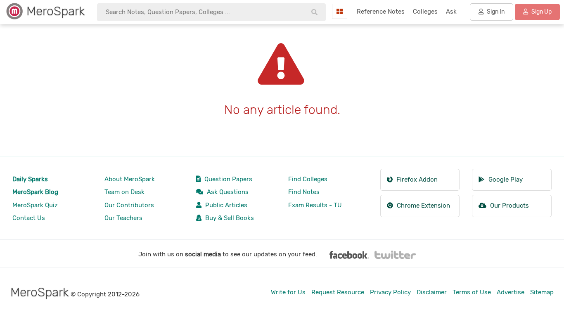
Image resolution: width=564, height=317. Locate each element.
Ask (451, 11)
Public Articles (225, 205)
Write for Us (288, 292)
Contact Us (28, 218)
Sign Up (541, 11)
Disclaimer (432, 292)
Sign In (495, 11)
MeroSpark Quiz (35, 205)
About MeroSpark (129, 179)
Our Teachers (123, 218)
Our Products (508, 205)
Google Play (505, 179)
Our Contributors (129, 205)
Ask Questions (227, 192)
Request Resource (337, 292)
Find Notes (304, 192)
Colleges (425, 11)
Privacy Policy (390, 292)
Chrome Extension (422, 205)
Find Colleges (307, 179)
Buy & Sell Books (229, 218)
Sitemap (542, 292)
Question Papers (227, 179)
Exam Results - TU (315, 205)
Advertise (510, 292)
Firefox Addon (416, 179)
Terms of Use (472, 292)
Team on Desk (124, 192)
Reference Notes (381, 11)
